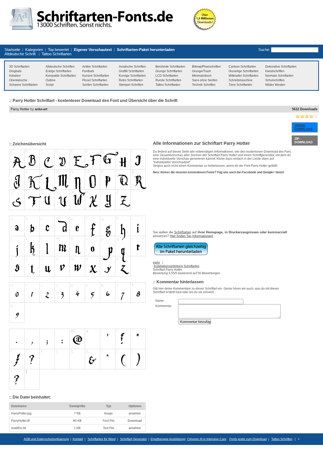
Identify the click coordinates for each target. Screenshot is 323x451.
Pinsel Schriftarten (94, 80)
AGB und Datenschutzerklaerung (46, 439)
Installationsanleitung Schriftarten (176, 266)
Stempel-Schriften (131, 85)
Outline (51, 80)
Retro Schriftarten (131, 80)
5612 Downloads (304, 109)
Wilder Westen (275, 85)
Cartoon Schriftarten (242, 66)
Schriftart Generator (133, 439)
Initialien (15, 75)
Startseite (12, 49)
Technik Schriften (204, 85)
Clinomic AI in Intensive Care (206, 439)
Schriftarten (182, 232)
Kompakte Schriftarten (61, 75)
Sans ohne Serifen (205, 80)
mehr (156, 262)
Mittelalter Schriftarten (243, 75)
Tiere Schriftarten (240, 85)
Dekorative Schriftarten (281, 66)
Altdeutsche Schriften (60, 66)
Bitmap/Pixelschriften (206, 66)
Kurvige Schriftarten (132, 75)
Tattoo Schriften (281, 439)
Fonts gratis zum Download (248, 439)
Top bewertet (58, 49)
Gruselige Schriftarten (243, 71)
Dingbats (15, 71)
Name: (160, 300)
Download (135, 420)
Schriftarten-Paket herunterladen (146, 49)
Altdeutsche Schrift (20, 54)
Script (49, 85)
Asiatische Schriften (132, 66)
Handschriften (274, 71)
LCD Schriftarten (166, 75)
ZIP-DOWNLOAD (303, 140)
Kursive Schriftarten (95, 75)
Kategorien (34, 49)
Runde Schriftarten (168, 80)
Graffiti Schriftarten (131, 71)
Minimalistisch (201, 75)
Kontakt (78, 439)
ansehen (135, 413)
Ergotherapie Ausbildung (168, 439)
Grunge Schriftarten (168, 71)
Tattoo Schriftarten (56, 54)
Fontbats (88, 71)
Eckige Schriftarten (58, 71)
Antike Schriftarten (94, 66)
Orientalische (18, 80)
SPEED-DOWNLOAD (303, 127)
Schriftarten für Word (102, 439)
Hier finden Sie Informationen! (191, 236)
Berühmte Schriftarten (170, 66)
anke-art (41, 109)
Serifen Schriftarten (95, 85)
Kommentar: (163, 306)
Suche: (264, 49)
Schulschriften (275, 80)
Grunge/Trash (201, 71)
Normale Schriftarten (279, 75)
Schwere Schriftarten (23, 85)
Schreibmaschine (241, 80)
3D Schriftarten (19, 66)
